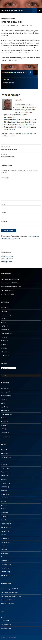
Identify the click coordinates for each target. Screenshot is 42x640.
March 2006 (4, 553)
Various (3, 344)
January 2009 (5, 538)
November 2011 (6, 498)
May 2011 (4, 505)
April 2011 (4, 509)
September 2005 (6, 575)
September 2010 (6, 527)
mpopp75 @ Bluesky (7, 256)
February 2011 (5, 516)
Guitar (3, 318)
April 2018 (4, 450)
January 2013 (5, 487)
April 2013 (4, 479)
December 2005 (6, 564)
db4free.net (5, 18)
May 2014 (4, 464)
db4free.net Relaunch (7, 156)
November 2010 (6, 524)
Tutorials (4, 341)
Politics (3, 337)
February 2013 (5, 483)
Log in (3, 617)
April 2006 (4, 549)
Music (2, 322)
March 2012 (4, 490)
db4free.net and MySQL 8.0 (9, 283)
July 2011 (3, 501)
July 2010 (4, 535)
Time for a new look (7, 294)
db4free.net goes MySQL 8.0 (10, 279)
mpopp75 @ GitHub (7, 258)
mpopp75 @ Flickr (6, 262)
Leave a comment (28, 25)
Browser (4, 352)
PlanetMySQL (5, 333)
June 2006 (4, 546)
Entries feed (5, 621)
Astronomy (4, 311)
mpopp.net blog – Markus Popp (12, 10)
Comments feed (6, 624)
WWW (3, 348)
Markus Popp (16, 25)
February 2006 (5, 557)
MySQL (3, 326)
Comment (5, 178)
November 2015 (6, 457)
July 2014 (3, 461)
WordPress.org (6, 628)
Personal (12, 18)
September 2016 (6, 453)
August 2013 (5, 476)
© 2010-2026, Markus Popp (8, 637)
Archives (3, 307)
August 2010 (5, 531)
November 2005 (6, 568)
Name (3, 204)
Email (3, 213)
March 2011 (4, 512)
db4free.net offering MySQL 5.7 (11, 287)
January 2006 (5, 561)
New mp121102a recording (9, 148)
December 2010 (6, 520)
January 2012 (5, 494)
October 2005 (5, 572)
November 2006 (6, 542)
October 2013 (5, 468)
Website (4, 221)
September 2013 (6, 472)
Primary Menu (39, 10)
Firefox (5, 355)
